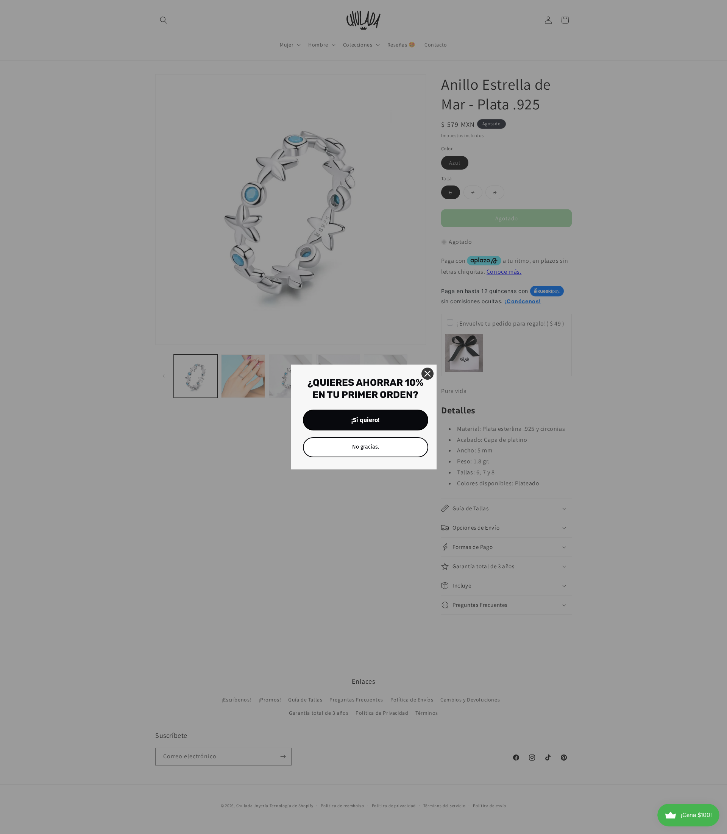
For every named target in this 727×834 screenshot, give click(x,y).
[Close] (427, 374)
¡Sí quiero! (365, 420)
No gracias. (365, 447)
